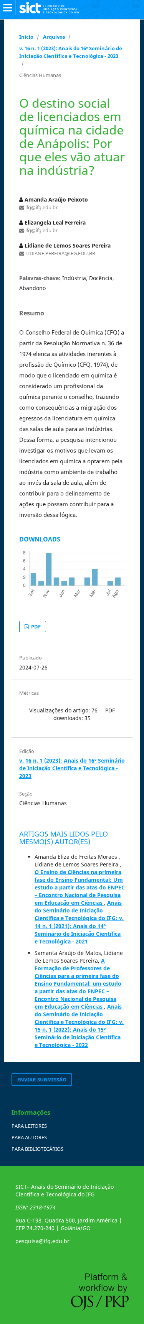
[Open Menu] (7, 7)
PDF (35, 626)
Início (26, 36)
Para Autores (29, 1137)
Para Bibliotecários (37, 1148)
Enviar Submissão (41, 1079)
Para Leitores (29, 1125)
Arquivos (54, 36)
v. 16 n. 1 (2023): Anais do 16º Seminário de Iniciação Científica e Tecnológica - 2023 (70, 52)
